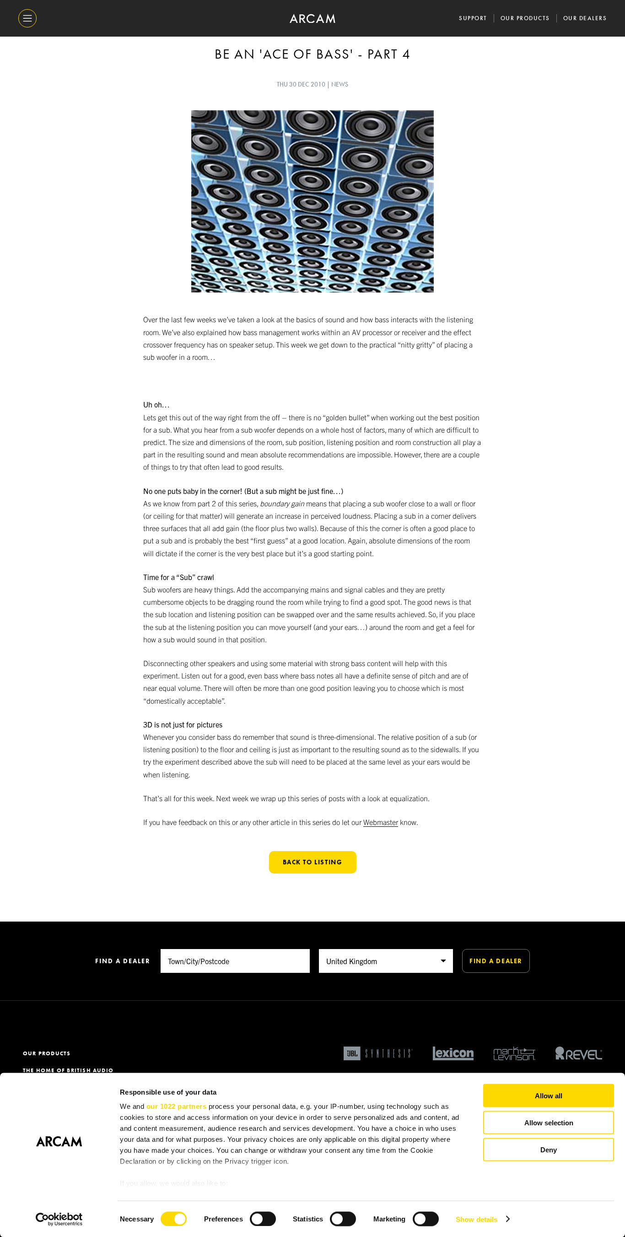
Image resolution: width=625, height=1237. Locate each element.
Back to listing (313, 862)
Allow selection (548, 1122)
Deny (548, 1149)
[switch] (263, 1218)
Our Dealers (585, 18)
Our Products (525, 18)
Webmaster (380, 821)
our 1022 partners (176, 1106)
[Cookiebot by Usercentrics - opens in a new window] (59, 1219)
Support (473, 18)
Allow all (548, 1096)
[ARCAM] (312, 18)
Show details (476, 1219)
